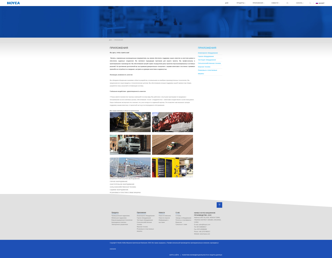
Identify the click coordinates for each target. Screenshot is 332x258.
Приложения (141, 212)
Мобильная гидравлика (119, 218)
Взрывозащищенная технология (122, 220)
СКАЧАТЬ (299, 3)
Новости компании (165, 215)
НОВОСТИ (274, 3)
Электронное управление (120, 224)
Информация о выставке (163, 221)
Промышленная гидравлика (121, 215)
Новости (162, 212)
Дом (110, 40)
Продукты (115, 212)
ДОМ (226, 3)
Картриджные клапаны (119, 222)
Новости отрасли (164, 218)
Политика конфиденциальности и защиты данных (202, 255)
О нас (178, 212)
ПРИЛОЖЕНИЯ (258, 3)
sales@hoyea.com (204, 224)
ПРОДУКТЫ (240, 3)
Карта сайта (174, 255)
